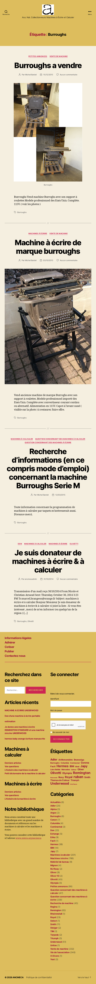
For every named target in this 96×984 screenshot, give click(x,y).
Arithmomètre (65, 759)
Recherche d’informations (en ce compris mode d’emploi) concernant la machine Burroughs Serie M (48, 468)
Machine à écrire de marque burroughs (48, 247)
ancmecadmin (31, 579)
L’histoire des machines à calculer (21, 770)
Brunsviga (79, 759)
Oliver (81, 769)
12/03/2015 (60, 495)
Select (53, 921)
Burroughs (22, 212)
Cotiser (9, 647)
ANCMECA (18, 977)
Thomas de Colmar (60, 780)
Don (20, 544)
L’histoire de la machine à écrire (20, 799)
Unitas (53, 945)
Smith (87, 777)
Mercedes (65, 769)
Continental (75, 763)
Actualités (55, 802)
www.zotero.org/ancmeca (28, 838)
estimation (10, 721)
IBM (72, 766)
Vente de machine (59, 56)
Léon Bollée (55, 769)
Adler (53, 759)
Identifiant (54, 699)
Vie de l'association (60, 952)
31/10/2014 (48, 579)
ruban (78, 777)
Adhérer (10, 642)
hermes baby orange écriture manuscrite (25, 738)
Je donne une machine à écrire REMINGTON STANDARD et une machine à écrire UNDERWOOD (24, 730)
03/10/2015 (48, 260)
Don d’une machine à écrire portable (22, 716)
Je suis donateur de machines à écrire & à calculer (48, 561)
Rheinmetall (53, 777)
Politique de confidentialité (39, 977)
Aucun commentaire (68, 74)
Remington (81, 773)
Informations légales (18, 638)
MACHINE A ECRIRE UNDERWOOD (21, 710)
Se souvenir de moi (60, 732)
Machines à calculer (22, 439)
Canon (53, 820)
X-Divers (54, 956)
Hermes (62, 766)
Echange (54, 834)
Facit (52, 766)
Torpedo (54, 935)
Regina (53, 907)
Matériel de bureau (59, 862)
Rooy (61, 777)
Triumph (75, 780)
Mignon (54, 865)
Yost (52, 959)
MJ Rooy (54, 869)
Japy (83, 766)
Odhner (73, 770)
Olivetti (74, 544)
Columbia (65, 763)
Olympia (67, 773)
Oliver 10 (54, 876)
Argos (53, 813)
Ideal (77, 766)
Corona (85, 762)
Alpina (53, 809)
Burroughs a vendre (48, 65)
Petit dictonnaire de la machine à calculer (25, 773)
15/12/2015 (48, 74)
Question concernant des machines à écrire (48, 442)
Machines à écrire (37, 233)
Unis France (73, 784)
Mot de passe (56, 710)
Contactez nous (15, 655)
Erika (52, 837)
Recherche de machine (61, 903)
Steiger (54, 928)
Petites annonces (37, 56)
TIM (52, 931)
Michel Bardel (31, 74)
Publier (9, 651)
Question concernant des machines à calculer (60, 439)
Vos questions (12, 766)
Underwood (59, 783)
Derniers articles (13, 763)
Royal (68, 777)
